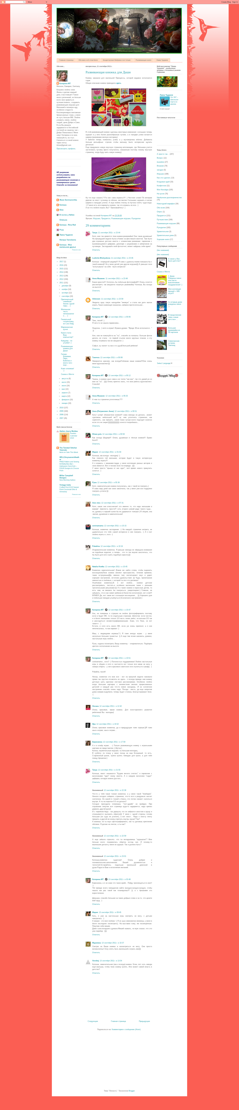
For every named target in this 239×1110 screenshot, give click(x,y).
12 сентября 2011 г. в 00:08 (111, 357)
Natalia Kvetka (98, 567)
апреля (65, 393)
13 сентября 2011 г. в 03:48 (119, 879)
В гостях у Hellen (66, 215)
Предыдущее (144, 1021)
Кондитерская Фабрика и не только (117, 60)
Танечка (95, 357)
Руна (94, 482)
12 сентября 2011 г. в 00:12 (119, 375)
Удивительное (163, 231)
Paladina (96, 546)
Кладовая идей (163, 182)
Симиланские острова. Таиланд (173, 343)
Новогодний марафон (166, 204)
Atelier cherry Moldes (68, 431)
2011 (61, 283)
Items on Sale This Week (68, 452)
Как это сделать (164, 178)
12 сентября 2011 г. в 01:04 (110, 452)
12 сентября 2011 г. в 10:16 (112, 546)
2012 (61, 279)
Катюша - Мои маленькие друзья (67, 246)
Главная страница (66, 60)
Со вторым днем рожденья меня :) (175, 304)
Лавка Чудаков (162, 60)
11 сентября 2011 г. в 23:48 (117, 278)
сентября (66, 296)
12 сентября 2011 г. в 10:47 (119, 610)
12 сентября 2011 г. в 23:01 (115, 856)
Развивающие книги (143, 60)
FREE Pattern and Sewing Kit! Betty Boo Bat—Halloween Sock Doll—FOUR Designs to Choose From (69, 466)
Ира (94, 724)
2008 (61, 415)
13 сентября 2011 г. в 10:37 (113, 943)
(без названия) (163, 250)
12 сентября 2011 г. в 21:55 (109, 770)
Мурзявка (96, 943)
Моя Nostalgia (162, 190)
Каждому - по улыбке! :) (66, 342)
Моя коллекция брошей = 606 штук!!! (174, 291)
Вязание (160, 166)
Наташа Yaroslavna (67, 240)
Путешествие (162, 220)
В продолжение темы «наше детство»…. (174, 317)
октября (65, 293)
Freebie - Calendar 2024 (73, 435)
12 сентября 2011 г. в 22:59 (115, 836)
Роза (61, 230)
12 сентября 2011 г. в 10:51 (119, 658)
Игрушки (96, 218)
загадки (160, 170)
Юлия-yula (97, 434)
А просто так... (163, 154)
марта (64, 396)
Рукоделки (136, 218)
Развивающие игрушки (120, 218)
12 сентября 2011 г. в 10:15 (115, 526)
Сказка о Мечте (67, 374)
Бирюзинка (97, 742)
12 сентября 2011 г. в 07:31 (112, 503)
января (65, 403)
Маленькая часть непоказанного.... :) (67, 312)
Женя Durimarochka (68, 200)
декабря (65, 286)
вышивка (160, 162)
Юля (61, 210)
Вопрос (160, 158)
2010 (61, 408)
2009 (61, 411)
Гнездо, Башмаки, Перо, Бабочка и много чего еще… (66, 359)
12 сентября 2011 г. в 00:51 (126, 411)
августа (65, 378)
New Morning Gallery (67, 480)
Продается (105, 218)
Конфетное (161, 186)
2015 (61, 269)
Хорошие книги (163, 239)
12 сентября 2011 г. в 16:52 (107, 724)
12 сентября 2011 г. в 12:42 (110, 706)
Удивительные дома (165, 235)
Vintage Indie (65, 485)
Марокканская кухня (67, 328)
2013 (61, 276)
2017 (61, 262)
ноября (65, 289)
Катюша (62, 205)
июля (64, 382)
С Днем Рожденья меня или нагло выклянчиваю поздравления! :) (175, 280)
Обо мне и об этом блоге (88, 60)
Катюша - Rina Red (67, 225)
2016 (61, 265)
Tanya (94, 233)
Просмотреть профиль (66, 149)
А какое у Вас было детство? (174, 260)
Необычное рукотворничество (169, 198)
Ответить (96, 250)
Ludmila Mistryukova (101, 258)
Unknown (96, 299)
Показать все (76, 250)
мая (63, 389)
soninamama (97, 526)
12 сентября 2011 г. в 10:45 (116, 567)
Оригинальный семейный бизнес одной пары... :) (67, 302)
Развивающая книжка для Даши (67, 348)
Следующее (93, 1021)
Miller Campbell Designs (66, 476)
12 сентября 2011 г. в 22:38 (115, 790)
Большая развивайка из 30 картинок (174, 330)
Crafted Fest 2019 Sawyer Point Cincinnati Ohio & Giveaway (69, 489)
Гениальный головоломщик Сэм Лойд (67, 321)
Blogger (132, 1091)
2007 (61, 418)
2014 (61, 272)
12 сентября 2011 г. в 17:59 (114, 742)
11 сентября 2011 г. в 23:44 (109, 233)
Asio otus (96, 503)
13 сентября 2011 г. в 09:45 (110, 912)
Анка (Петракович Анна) (103, 411)
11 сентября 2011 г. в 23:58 (112, 299)
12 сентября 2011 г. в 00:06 (119, 317)
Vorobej (95, 961)
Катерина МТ (98, 317)
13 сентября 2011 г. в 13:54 (111, 961)
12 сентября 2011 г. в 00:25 (117, 396)
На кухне (160, 194)
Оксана (95, 706)
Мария (95, 452)
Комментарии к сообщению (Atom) (126, 1029)
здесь (118, 83)
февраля (66, 400)
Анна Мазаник (98, 278)
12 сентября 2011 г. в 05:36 (108, 482)
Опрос (159, 212)
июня (64, 386)
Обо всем (161, 208)
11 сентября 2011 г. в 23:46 (122, 258)
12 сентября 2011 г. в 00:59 (113, 434)
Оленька (63, 220)
